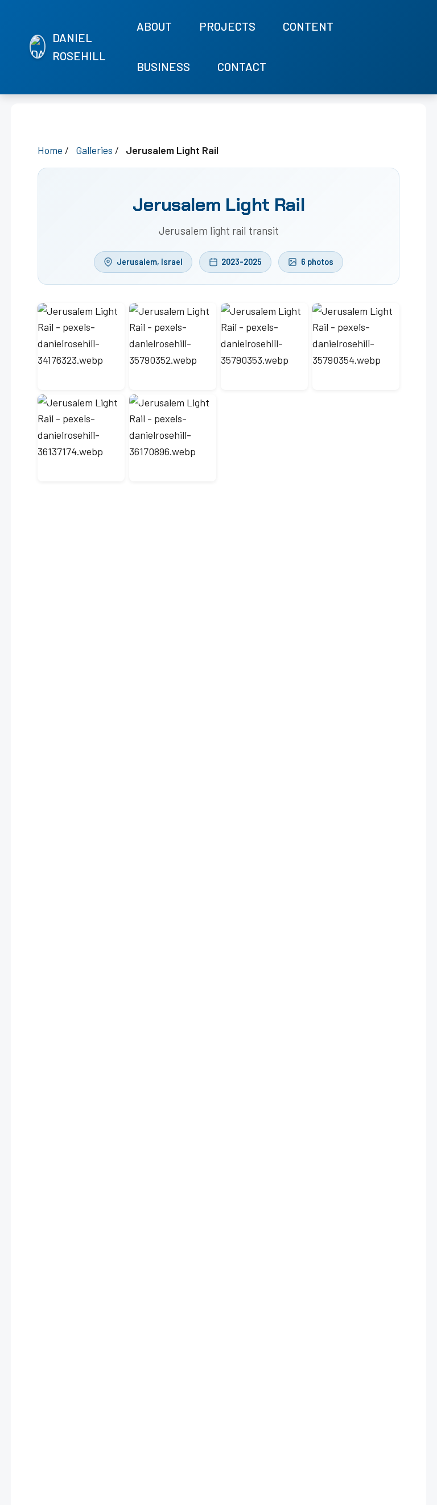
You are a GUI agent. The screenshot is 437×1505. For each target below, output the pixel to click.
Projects (227, 26)
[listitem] (373, 47)
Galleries (94, 150)
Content (308, 26)
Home (50, 150)
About (154, 26)
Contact (241, 66)
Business (163, 66)
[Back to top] (414, 1493)
